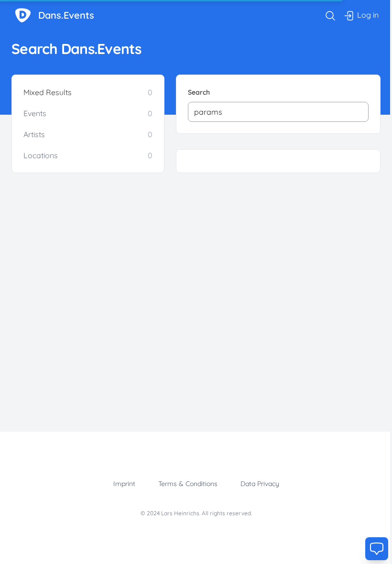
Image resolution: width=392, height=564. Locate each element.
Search (199, 92)
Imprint (124, 483)
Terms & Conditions (188, 483)
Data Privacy (259, 483)
